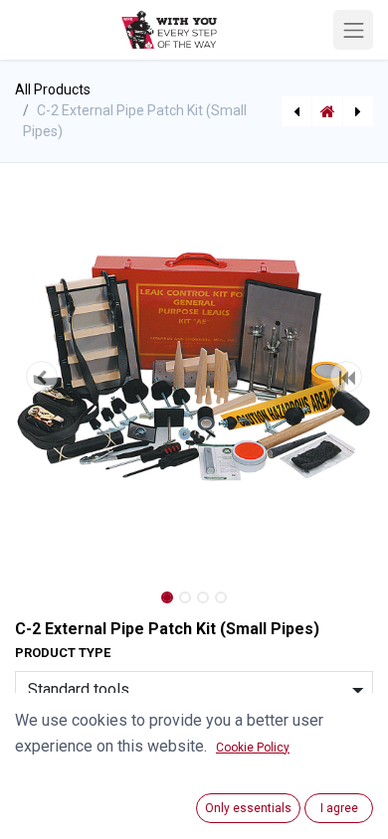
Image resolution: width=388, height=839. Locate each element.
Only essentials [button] (248, 808)
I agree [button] (339, 808)
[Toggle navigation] (353, 30)
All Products (53, 89)
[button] (42, 377)
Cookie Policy (253, 748)
